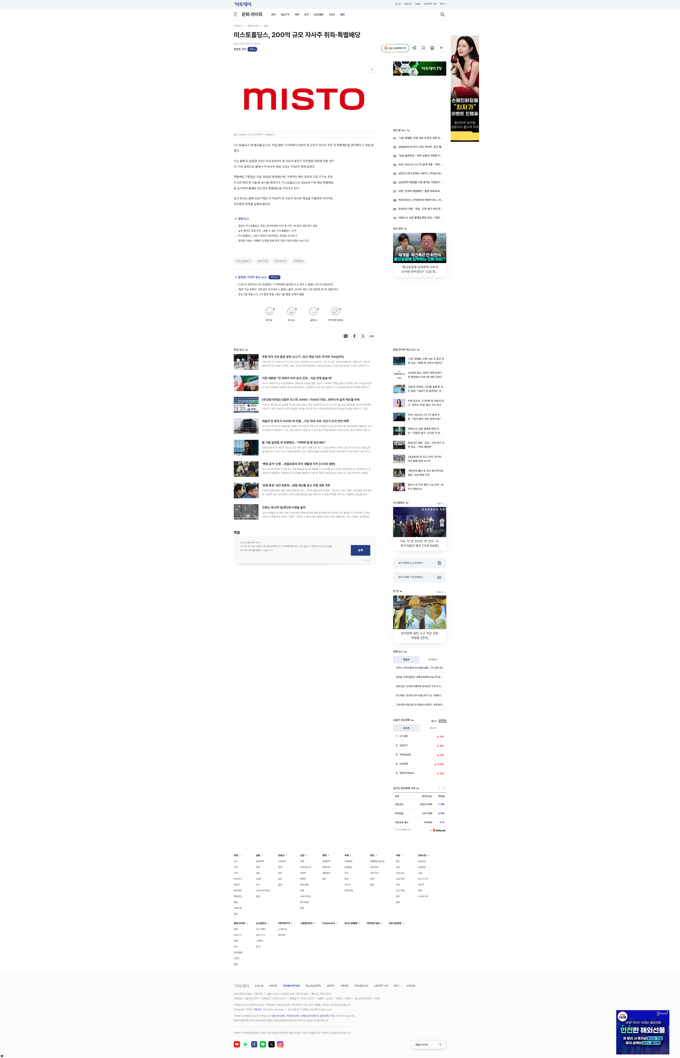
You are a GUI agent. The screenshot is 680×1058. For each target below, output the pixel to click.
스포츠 (332, 14)
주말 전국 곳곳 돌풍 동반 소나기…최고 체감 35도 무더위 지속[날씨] (303, 357)
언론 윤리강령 (278, 1015)
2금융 (258, 879)
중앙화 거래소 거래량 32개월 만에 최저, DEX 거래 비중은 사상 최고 (273, 240)
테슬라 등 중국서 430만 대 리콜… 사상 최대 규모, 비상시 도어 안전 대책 (305, 421)
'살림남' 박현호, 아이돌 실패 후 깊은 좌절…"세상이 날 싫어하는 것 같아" (426, 391)
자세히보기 (274, 277)
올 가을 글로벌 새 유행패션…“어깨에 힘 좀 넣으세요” (294, 442)
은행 (258, 867)
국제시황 (238, 908)
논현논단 (422, 861)
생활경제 (326, 873)
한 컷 (258, 946)
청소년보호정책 (313, 985)
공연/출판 (318, 14)
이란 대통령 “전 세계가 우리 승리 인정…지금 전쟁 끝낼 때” (297, 378)
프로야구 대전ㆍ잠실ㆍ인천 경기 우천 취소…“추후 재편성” (428, 208)
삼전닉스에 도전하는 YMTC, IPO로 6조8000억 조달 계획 (429, 173)
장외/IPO (238, 879)
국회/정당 (374, 867)
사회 (398, 855)
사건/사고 (400, 873)
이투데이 (238, 25)
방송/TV (285, 14)
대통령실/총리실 (377, 861)
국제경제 (348, 861)
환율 (236, 902)
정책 (280, 873)
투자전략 (433, 659)
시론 (420, 873)
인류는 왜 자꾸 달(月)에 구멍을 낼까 (283, 507)
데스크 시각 (423, 879)
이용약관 (273, 985)
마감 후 (421, 884)
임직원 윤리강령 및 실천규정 (314, 1015)
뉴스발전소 (261, 923)
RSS (442, 4)
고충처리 (330, 985)
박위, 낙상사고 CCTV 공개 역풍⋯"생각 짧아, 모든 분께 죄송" (430, 164)
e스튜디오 (282, 929)
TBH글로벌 (405, 754)
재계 (302, 861)
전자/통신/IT (306, 867)
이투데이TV (284, 923)
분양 (280, 879)
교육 (398, 867)
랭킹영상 (282, 935)
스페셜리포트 (306, 923)
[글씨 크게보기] (441, 48)
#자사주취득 (281, 261)
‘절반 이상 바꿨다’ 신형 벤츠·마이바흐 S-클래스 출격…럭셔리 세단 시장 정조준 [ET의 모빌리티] (288, 289)
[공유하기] (415, 48)
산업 (302, 855)
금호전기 (404, 745)
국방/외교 (374, 873)
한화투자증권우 (407, 773)
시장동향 (282, 861)
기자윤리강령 (292, 1015)
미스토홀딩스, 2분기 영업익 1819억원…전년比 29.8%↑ (268, 235)
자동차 (303, 873)
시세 (236, 873)
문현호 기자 (240, 49)
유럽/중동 (348, 890)
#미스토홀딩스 (243, 261)
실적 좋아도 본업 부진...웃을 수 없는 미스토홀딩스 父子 (267, 230)
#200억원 (262, 261)
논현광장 (422, 867)
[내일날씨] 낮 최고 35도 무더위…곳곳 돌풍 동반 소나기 (427, 146)
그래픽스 (260, 940)
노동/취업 (400, 879)
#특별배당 (299, 261)
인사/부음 (400, 890)
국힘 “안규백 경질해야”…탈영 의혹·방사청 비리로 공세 (426, 191)
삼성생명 (404, 763)
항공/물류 (304, 884)
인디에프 (404, 736)
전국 (398, 884)
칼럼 (420, 890)
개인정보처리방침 (291, 985)
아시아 (347, 884)
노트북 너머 (423, 896)
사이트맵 (410, 985)
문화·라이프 (252, 14)
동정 (398, 896)
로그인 (398, 4)
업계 (280, 867)
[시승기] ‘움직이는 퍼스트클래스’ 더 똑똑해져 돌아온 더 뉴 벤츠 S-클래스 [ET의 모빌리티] (285, 284)
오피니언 (422, 855)
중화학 (303, 879)
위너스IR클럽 (350, 923)
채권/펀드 (238, 896)
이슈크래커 (261, 929)
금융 (258, 855)
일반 (342, 14)
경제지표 (326, 867)
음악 (306, 14)
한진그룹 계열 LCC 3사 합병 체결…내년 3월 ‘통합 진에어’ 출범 (271, 294)
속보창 (417, 4)
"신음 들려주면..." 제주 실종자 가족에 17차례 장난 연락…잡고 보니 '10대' (436, 155)
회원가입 (407, 4)
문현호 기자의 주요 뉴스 (252, 277)
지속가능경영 (395, 923)
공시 (236, 861)
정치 (372, 855)
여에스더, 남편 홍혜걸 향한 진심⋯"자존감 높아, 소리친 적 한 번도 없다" (435, 217)
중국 (346, 879)
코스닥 (433, 728)
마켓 (236, 855)
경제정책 (326, 861)
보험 (258, 873)
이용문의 (344, 985)
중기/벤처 (304, 902)
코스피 (406, 728)
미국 (346, 873)
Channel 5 (328, 923)
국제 (346, 855)
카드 (258, 884)
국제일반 (348, 867)
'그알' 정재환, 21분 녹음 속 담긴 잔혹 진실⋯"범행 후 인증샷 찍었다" (433, 138)
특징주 (406, 659)
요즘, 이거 (260, 935)
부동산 (281, 855)
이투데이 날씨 (373, 923)
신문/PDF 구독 (430, 4)
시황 (236, 867)
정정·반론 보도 (361, 985)
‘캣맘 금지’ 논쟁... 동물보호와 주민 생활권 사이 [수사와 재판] (298, 464)
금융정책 (260, 861)
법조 (398, 861)
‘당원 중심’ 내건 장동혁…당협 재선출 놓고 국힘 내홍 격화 (296, 485)
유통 (302, 890)
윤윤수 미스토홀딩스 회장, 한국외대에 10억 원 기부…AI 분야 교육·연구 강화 (277, 225)
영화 (297, 14)
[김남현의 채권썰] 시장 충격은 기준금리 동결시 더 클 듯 (427, 182)
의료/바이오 (305, 896)
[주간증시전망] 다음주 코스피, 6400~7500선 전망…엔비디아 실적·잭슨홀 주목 (311, 399)
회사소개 (259, 985)
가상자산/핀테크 (263, 890)
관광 (273, 14)
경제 (324, 855)
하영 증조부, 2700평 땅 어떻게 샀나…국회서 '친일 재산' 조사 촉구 (433, 200)
